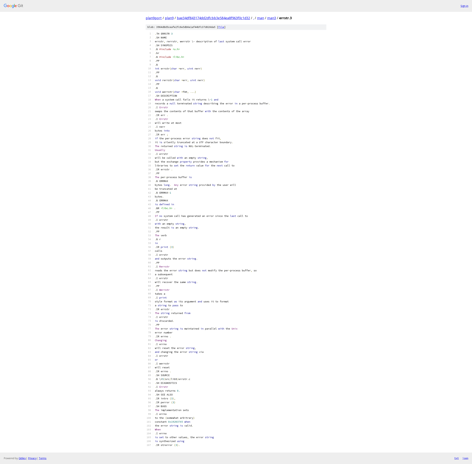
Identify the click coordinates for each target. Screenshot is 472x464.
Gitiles (22, 458)
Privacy (32, 458)
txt (456, 458)
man (260, 18)
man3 (271, 18)
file (221, 27)
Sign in (464, 6)
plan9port (154, 18)
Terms (42, 458)
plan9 (169, 18)
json (465, 458)
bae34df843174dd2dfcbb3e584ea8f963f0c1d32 (213, 18)
